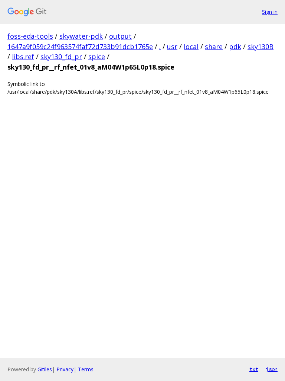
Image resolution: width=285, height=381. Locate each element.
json (272, 369)
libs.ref (23, 56)
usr (172, 46)
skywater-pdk (81, 36)
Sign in (270, 11)
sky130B (260, 46)
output (120, 36)
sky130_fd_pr (61, 56)
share (214, 46)
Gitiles (44, 369)
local (191, 46)
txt (253, 369)
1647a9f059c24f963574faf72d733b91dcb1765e (80, 46)
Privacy (64, 369)
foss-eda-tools (30, 36)
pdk (235, 46)
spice (96, 56)
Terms (86, 369)
